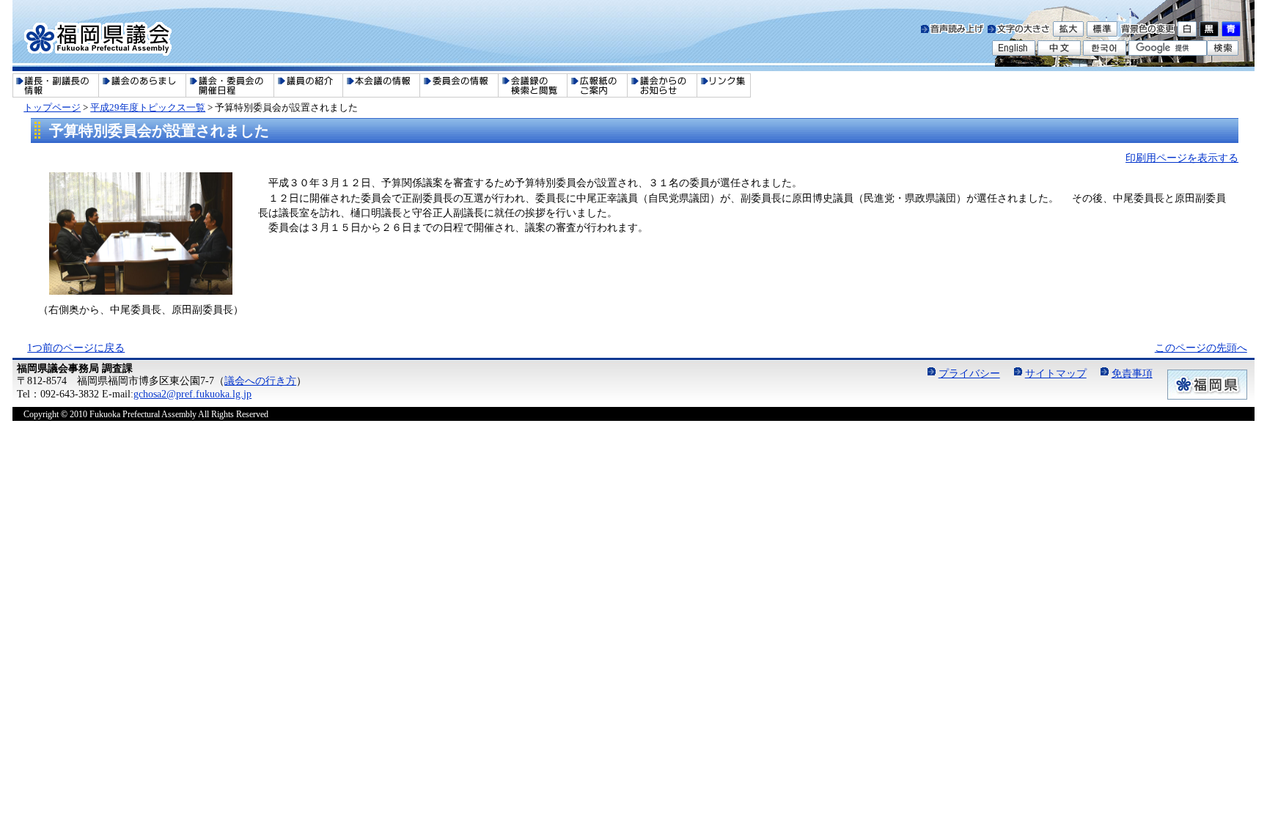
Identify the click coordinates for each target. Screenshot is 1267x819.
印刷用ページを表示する (1181, 158)
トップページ (52, 107)
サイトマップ (1056, 373)
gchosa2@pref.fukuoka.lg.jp (192, 394)
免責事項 (1132, 373)
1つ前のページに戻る (76, 347)
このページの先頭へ (1201, 347)
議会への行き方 (260, 380)
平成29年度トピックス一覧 (147, 107)
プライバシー (969, 373)
